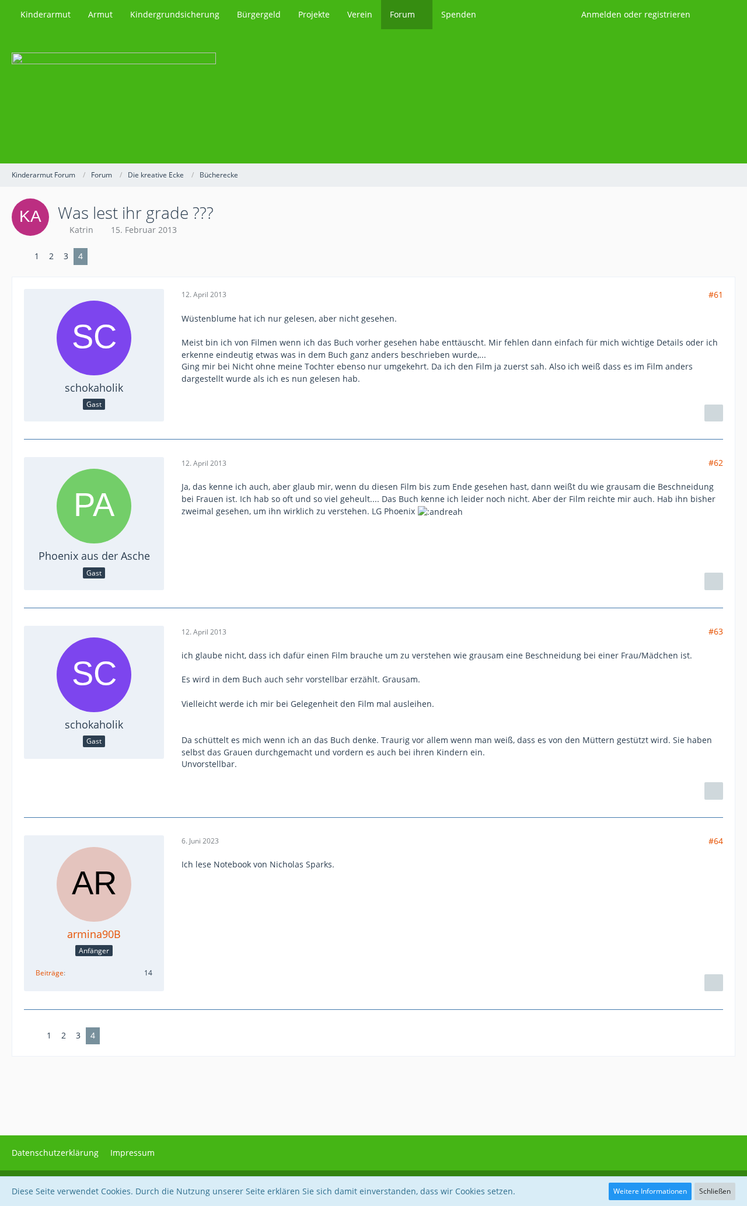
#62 (715, 462)
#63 (715, 631)
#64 (715, 840)
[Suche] (717, 14)
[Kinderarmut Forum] (373, 96)
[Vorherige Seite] (20, 256)
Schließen (715, 1191)
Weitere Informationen (650, 1191)
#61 (715, 294)
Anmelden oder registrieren (635, 14)
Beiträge (50, 973)
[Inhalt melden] (713, 413)
